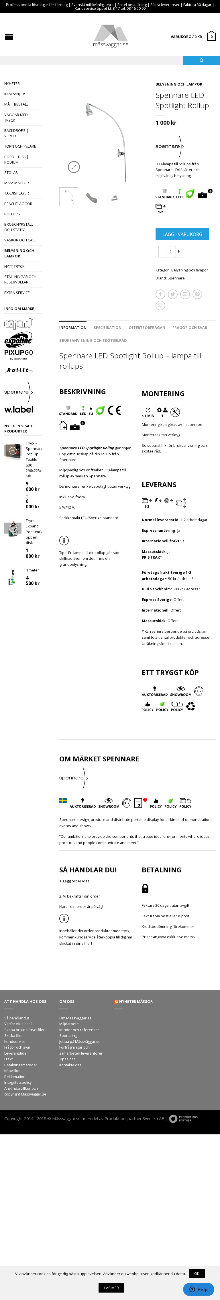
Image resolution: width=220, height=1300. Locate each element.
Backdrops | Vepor (16, 133)
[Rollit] (23, 371)
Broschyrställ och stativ (18, 227)
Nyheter (12, 83)
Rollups (12, 214)
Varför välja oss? (18, 1023)
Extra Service (17, 292)
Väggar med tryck (16, 117)
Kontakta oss (70, 1064)
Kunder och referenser (79, 1029)
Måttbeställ (16, 104)
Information (73, 327)
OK (196, 1273)
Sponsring (68, 1035)
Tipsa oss (67, 1058)
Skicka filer (13, 1035)
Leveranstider (16, 1053)
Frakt (8, 1058)
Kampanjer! (14, 93)
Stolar (11, 172)
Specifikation (107, 327)
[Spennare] (23, 393)
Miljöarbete (69, 1023)
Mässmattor (16, 182)
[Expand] (23, 324)
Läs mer (111, 1287)
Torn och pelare (20, 146)
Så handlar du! (16, 1018)
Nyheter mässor (136, 1001)
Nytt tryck (14, 266)
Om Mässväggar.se (75, 1018)
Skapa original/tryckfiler (24, 1029)
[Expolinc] (23, 340)
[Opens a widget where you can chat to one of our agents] (198, 1290)
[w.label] (23, 410)
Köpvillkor (12, 1070)
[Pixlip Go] (23, 356)
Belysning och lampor (19, 253)
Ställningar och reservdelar (20, 279)
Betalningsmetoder (20, 1064)
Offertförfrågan (147, 327)
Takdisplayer (16, 193)
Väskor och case (20, 240)
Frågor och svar (189, 327)
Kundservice (14, 1041)
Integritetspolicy (18, 1082)
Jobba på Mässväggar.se (80, 1041)
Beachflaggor (18, 203)
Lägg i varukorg (182, 234)
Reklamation (14, 1076)
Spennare (176, 278)
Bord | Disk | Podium (16, 159)
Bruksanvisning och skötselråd (93, 340)
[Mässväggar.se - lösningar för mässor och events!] (110, 35)
